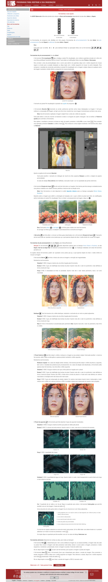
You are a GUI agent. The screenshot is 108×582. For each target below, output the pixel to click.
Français (19, 580)
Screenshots (11, 41)
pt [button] (99, 5)
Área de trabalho (11, 12)
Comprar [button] (36, 5)
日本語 (48, 580)
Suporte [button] (51, 5)
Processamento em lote (13, 37)
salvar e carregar (52, 227)
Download (28, 5)
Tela (8, 26)
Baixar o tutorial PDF (13, 44)
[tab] (17, 9)
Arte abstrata (11, 22)
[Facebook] (14, 576)
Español (31, 580)
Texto (8, 30)
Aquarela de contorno (13, 20)
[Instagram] (17, 576)
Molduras (9, 28)
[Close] (86, 572)
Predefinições (11, 32)
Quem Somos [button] (59, 5)
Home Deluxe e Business (90, 246)
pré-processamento (81, 40)
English (14, 580)
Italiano (43, 580)
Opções (9, 34)
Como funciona (12, 9)
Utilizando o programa (13, 14)
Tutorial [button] (43, 5)
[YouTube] (20, 576)
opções (65, 103)
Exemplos (10, 39)
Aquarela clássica (12, 18)
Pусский (54, 580)
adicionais (52, 42)
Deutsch (25, 580)
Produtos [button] (19, 5)
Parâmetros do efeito (13, 16)
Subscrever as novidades (92, 571)
